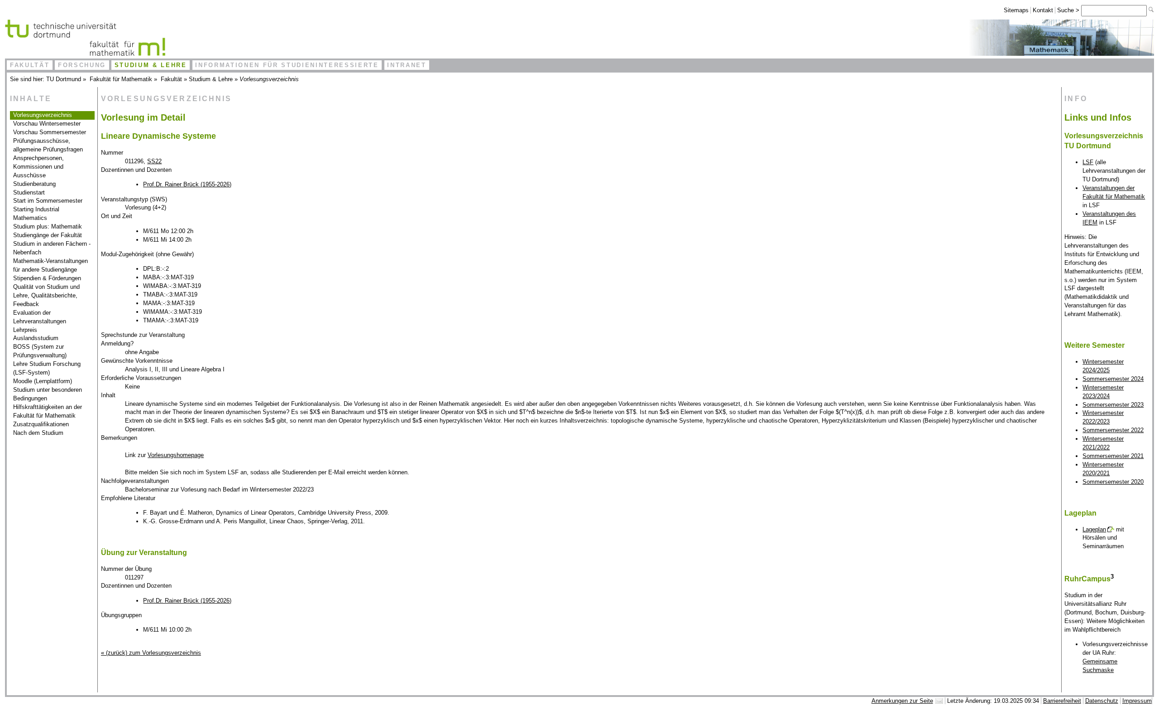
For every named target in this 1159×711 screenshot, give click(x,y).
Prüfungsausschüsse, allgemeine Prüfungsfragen (48, 145)
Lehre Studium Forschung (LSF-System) (47, 368)
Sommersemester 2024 (1113, 378)
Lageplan (1094, 529)
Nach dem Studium (38, 432)
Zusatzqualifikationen (41, 424)
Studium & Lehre (151, 65)
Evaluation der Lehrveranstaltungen (39, 317)
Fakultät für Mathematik (121, 79)
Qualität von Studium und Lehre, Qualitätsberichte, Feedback (46, 295)
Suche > (1069, 10)
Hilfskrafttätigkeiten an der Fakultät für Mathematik (47, 411)
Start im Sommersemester (47, 200)
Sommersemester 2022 (1113, 430)
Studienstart (29, 192)
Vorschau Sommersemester (49, 132)
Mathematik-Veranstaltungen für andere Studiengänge (50, 265)
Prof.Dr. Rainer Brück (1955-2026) (187, 184)
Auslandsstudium (35, 338)
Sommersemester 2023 (1113, 404)
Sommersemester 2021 (1113, 456)
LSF (1087, 162)
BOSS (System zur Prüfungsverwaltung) (40, 351)
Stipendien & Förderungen (47, 278)
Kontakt (1043, 10)
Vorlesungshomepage (176, 455)
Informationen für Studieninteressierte (286, 65)
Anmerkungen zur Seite (902, 700)
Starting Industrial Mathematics (36, 213)
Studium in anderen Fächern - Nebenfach (52, 248)
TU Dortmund (63, 79)
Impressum (1137, 700)
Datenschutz (1101, 700)
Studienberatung (34, 183)
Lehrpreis (25, 329)
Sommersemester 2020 (1113, 481)
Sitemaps (1016, 10)
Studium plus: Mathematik (47, 226)
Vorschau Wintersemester (47, 123)
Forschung (82, 65)
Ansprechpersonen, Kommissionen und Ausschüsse (38, 167)
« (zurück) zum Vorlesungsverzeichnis (151, 652)
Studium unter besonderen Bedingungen (47, 394)
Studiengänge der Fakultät (47, 235)
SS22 (154, 161)
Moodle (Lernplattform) (42, 381)
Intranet (406, 65)
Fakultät (29, 65)
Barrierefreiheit (1062, 700)
